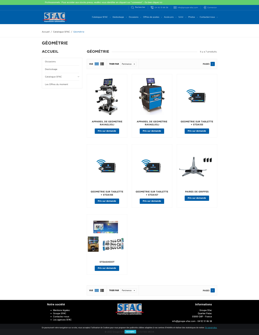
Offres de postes (151, 17)
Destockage (118, 17)
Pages (206, 63)
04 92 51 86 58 (161, 7)
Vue (91, 64)
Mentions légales (61, 310)
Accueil (50, 51)
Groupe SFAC (59, 313)
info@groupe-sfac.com (188, 7)
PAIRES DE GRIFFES (197, 192)
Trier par (114, 64)
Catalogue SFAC (100, 17)
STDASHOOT (107, 262)
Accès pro (169, 17)
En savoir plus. (211, 328)
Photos (191, 17)
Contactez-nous (207, 17)
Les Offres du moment (56, 84)
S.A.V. (181, 17)
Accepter (130, 332)
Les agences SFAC (62, 319)
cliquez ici (157, 2)
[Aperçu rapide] (100, 137)
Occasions (133, 17)
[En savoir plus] (115, 137)
